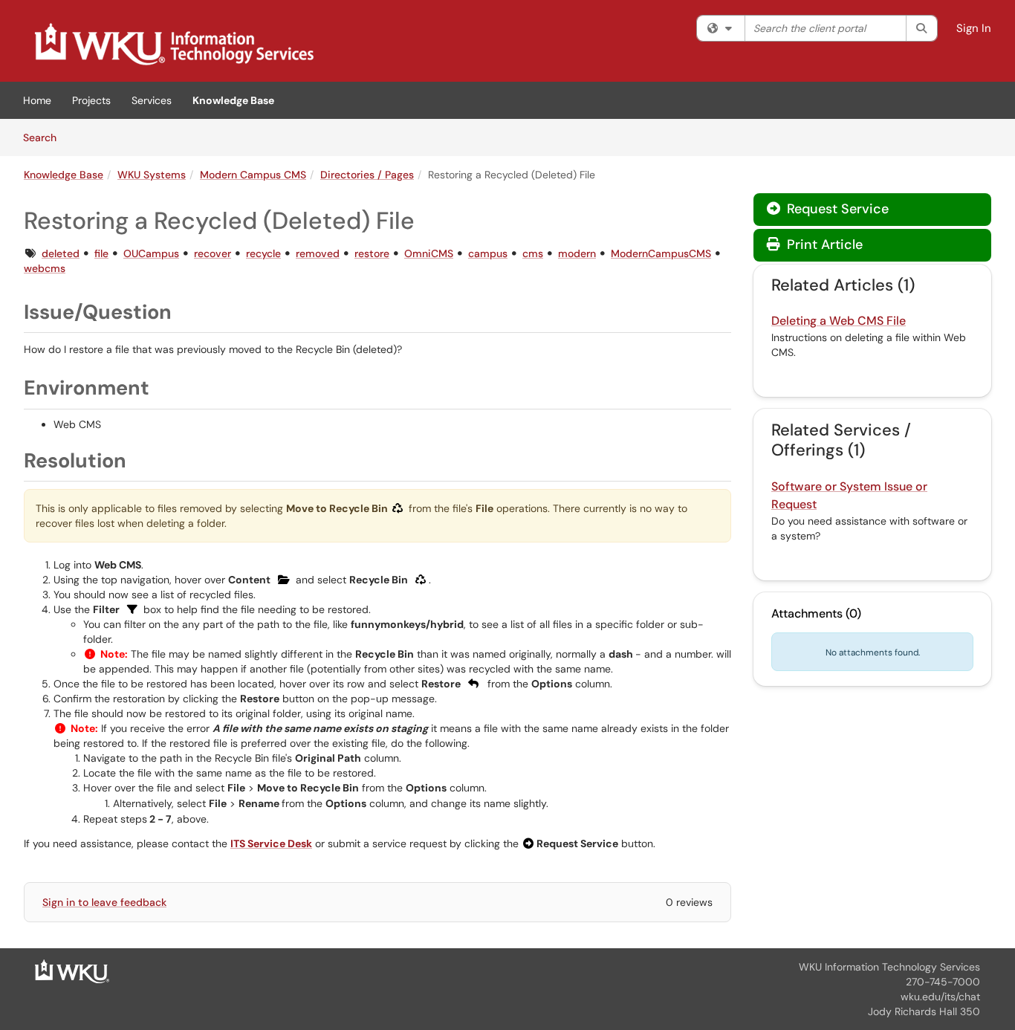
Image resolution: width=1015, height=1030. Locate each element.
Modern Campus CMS (253, 174)
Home (37, 100)
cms (532, 253)
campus (487, 253)
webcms (44, 268)
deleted (61, 253)
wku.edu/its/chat (940, 996)
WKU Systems (151, 174)
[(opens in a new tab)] (173, 44)
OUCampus (151, 253)
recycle (263, 253)
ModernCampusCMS (661, 253)
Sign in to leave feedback (104, 902)
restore (371, 253)
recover (212, 253)
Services (152, 100)
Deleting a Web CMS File (838, 320)
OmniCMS (428, 253)
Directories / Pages (367, 174)
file (101, 253)
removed (318, 253)
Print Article (823, 244)
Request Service (836, 209)
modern (577, 253)
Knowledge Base (233, 100)
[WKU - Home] (72, 970)
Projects (91, 100)
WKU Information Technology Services (889, 967)
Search (45, 137)
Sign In (973, 28)
